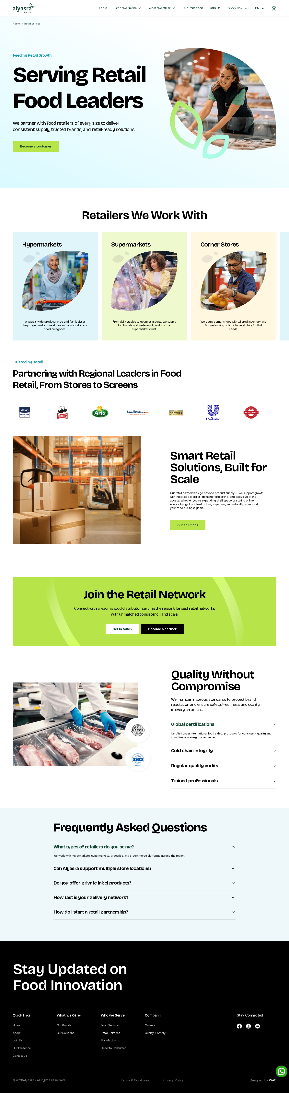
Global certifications (192, 724)
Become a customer (36, 146)
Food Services (110, 1025)
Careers (150, 1025)
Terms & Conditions (135, 1080)
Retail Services (110, 1033)
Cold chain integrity (192, 750)
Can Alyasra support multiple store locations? (102, 868)
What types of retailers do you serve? (93, 847)
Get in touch (122, 629)
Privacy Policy (173, 1080)
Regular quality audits (194, 765)
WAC (272, 1080)
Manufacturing (110, 1040)
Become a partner (162, 629)
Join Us (17, 1040)
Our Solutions (65, 1033)
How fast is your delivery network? (90, 897)
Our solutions (187, 525)
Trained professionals (194, 781)
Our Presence (22, 1048)
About (16, 1033)
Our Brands (64, 1025)
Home (16, 23)
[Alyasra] (26, 8)
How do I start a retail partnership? (90, 912)
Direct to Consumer (113, 1048)
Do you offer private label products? (92, 883)
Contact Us (20, 1055)
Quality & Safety (155, 1033)
